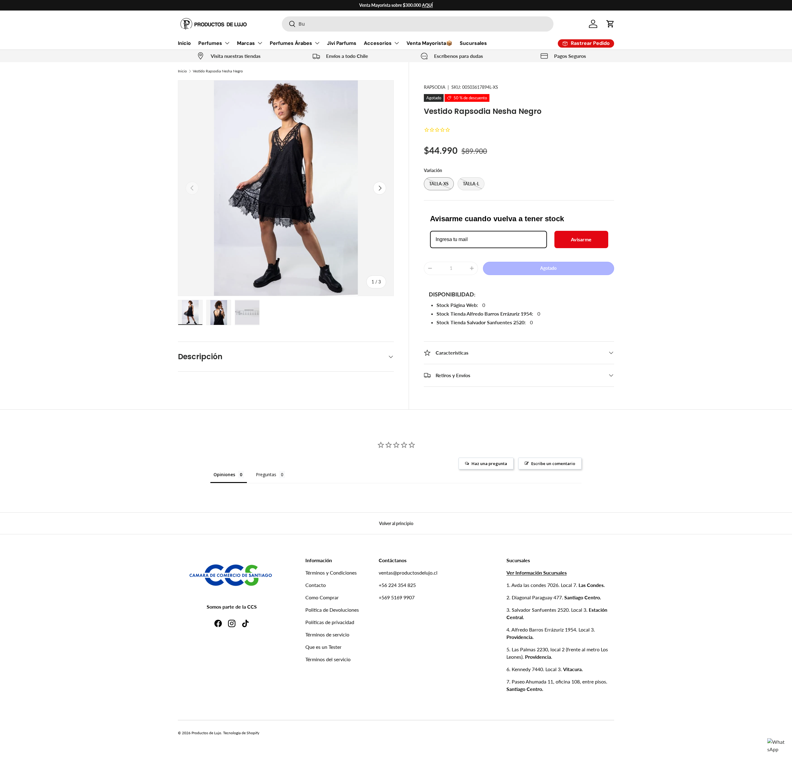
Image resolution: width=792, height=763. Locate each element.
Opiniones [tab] (224, 474)
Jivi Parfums (341, 43)
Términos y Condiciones (331, 572)
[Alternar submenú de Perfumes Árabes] (317, 43)
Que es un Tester (323, 647)
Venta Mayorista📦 (429, 43)
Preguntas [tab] (266, 474)
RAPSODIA (434, 87)
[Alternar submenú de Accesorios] (396, 43)
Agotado (548, 268)
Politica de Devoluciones (332, 610)
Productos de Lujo (206, 733)
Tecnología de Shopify (241, 733)
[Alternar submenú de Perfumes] (227, 43)
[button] (610, 24)
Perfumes (210, 43)
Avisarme (581, 239)
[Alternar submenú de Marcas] (260, 43)
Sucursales (473, 43)
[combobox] (417, 24)
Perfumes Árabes (291, 43)
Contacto (315, 585)
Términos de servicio (327, 634)
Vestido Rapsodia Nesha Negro (218, 71)
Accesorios (378, 43)
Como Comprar (322, 597)
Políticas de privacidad (329, 622)
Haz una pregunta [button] (489, 463)
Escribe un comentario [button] (553, 463)
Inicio (184, 43)
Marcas (246, 43)
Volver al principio (396, 523)
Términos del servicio (328, 659)
